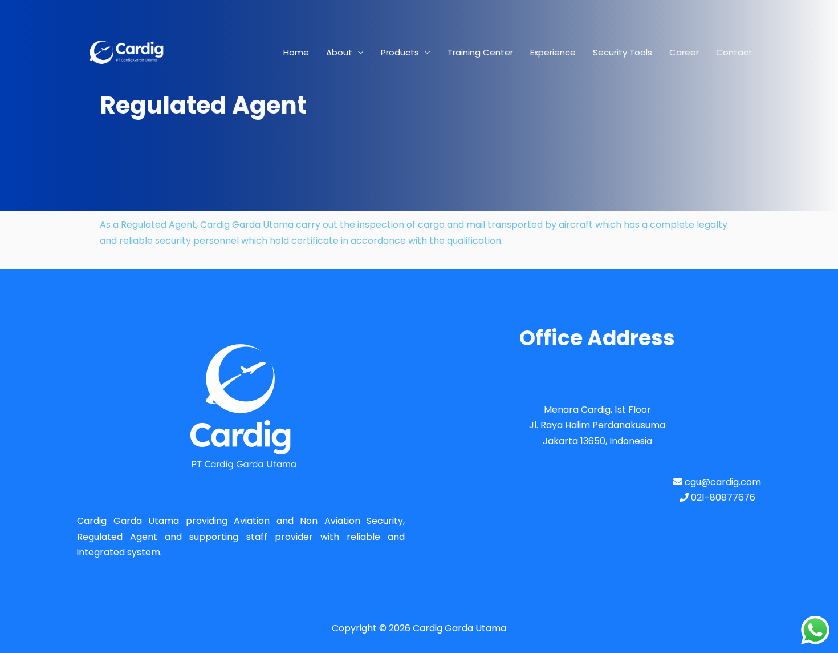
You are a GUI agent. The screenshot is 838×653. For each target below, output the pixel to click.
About (339, 52)
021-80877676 (722, 497)
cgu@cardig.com (721, 482)
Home (296, 52)
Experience (553, 52)
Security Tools (622, 52)
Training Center (480, 52)
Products (400, 52)
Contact (734, 52)
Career (684, 52)
